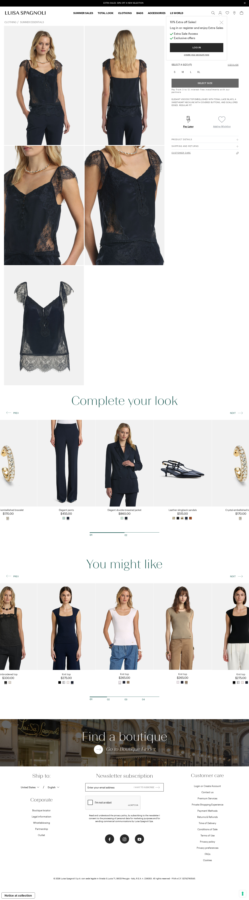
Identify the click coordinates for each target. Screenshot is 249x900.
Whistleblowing (41, 822)
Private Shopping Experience (207, 804)
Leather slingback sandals (183, 510)
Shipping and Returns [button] (185, 146)
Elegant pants (66, 510)
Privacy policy (207, 841)
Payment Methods (207, 810)
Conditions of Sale (207, 829)
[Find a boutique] (234, 12)
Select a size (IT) (182, 64)
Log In (196, 47)
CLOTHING (10, 22)
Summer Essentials (32, 22)
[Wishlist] (227, 12)
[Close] (221, 22)
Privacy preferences (207, 847)
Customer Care (181, 153)
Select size (205, 83)
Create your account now (196, 54)
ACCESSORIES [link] (157, 13)
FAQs (207, 854)
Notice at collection (18, 895)
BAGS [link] (139, 13)
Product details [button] (182, 139)
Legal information (41, 816)
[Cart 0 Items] (241, 13)
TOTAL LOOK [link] (106, 13)
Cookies (207, 860)
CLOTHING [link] (125, 13)
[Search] (213, 13)
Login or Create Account (207, 786)
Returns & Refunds (207, 816)
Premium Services (207, 798)
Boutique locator (41, 810)
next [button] (233, 413)
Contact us (207, 792)
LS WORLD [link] (176, 13)
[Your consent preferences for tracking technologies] (242, 893)
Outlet (41, 835)
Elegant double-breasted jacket (124, 510)
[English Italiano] (53, 787)
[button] (220, 12)
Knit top (66, 674)
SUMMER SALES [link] (83, 13)
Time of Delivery (207, 823)
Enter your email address (100, 787)
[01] (107, 532)
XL (198, 72)
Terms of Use (208, 835)
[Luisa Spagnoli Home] (25, 12)
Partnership (41, 828)
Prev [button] (16, 413)
